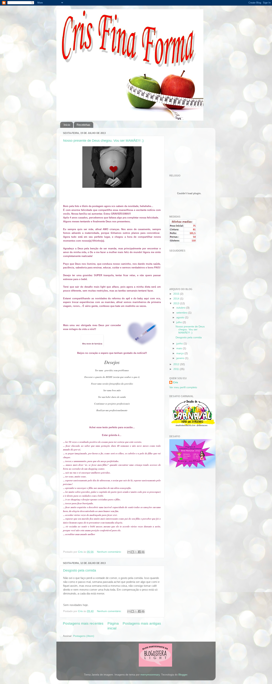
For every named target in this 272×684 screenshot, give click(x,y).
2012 (176, 364)
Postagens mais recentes (83, 623)
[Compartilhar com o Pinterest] (143, 552)
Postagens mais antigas (142, 623)
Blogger (182, 674)
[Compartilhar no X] (136, 552)
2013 (176, 303)
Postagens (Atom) (83, 636)
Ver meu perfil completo (183, 387)
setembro (182, 312)
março (180, 353)
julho (179, 322)
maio (179, 348)
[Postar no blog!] (132, 552)
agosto (180, 317)
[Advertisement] (187, 149)
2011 (176, 369)
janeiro (180, 358)
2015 (176, 293)
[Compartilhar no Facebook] (139, 552)
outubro (181, 307)
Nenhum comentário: (109, 551)
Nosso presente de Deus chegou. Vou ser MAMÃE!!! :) (103, 140)
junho (180, 343)
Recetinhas (83, 124)
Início (67, 124)
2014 (176, 298)
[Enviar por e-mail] (129, 552)
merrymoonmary (150, 674)
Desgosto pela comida (79, 570)
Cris (175, 382)
